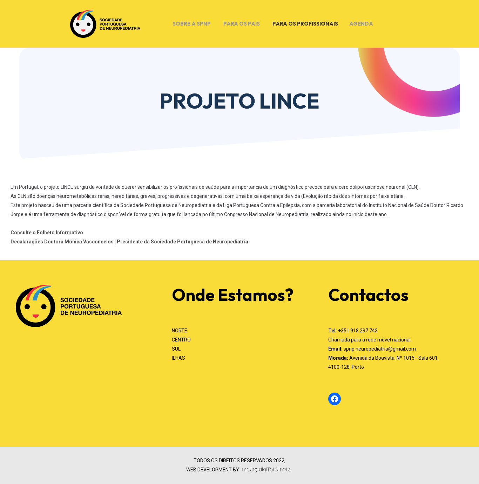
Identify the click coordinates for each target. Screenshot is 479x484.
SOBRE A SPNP (192, 23)
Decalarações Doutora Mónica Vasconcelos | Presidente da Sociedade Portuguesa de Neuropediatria (129, 241)
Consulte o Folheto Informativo (47, 232)
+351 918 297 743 (358, 330)
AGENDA (361, 23)
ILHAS (178, 358)
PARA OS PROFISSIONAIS (305, 23)
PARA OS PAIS (241, 23)
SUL (176, 349)
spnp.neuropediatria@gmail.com (380, 349)
